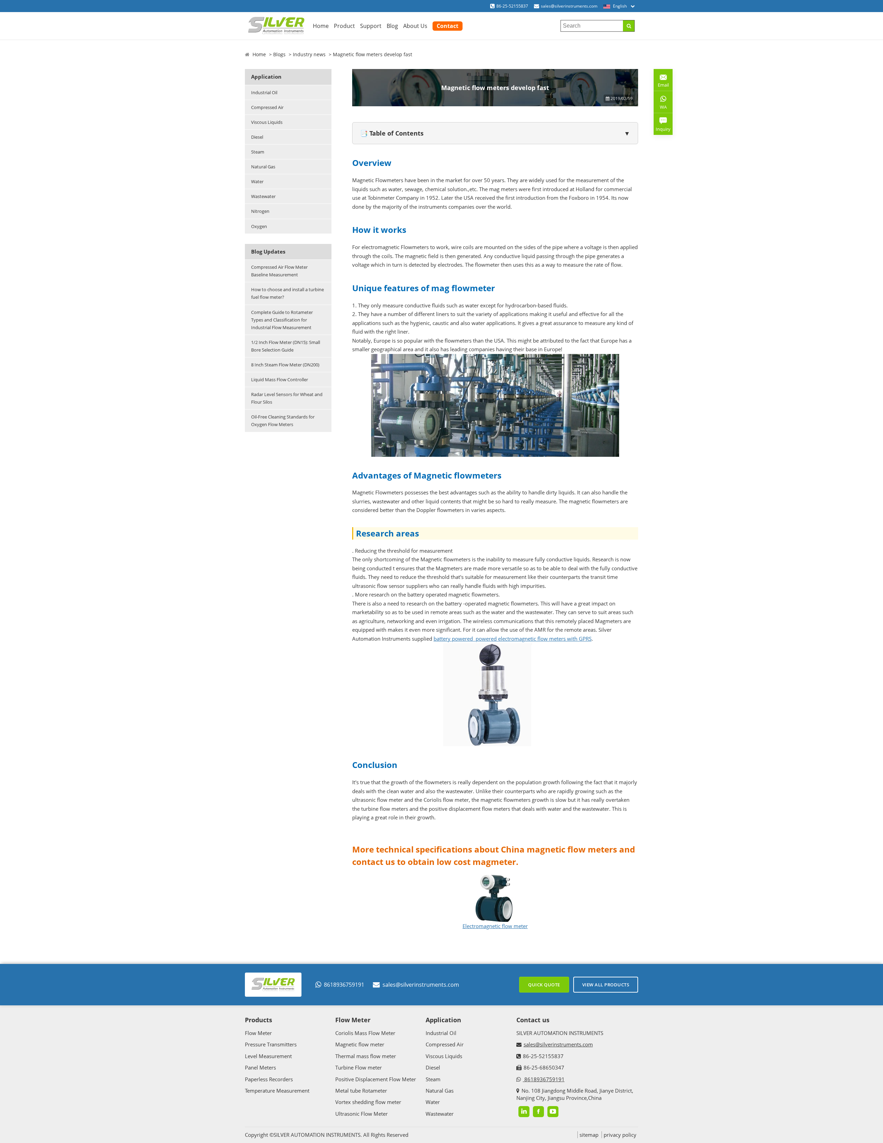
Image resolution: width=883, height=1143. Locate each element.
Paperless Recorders (269, 1079)
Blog (392, 26)
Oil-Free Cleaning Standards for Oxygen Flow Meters (283, 420)
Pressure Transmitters (271, 1044)
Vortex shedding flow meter (368, 1101)
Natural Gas (263, 167)
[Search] (628, 25)
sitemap (588, 1134)
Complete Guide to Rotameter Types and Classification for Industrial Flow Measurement (282, 320)
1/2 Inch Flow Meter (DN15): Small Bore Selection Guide (285, 346)
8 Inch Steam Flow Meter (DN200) (285, 365)
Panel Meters (260, 1067)
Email (661, 82)
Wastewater (263, 196)
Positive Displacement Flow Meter (375, 1079)
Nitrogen (260, 211)
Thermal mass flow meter (365, 1056)
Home (321, 26)
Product (344, 26)
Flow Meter (258, 1032)
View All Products (605, 985)
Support (370, 26)
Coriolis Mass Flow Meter (365, 1032)
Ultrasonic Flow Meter (361, 1113)
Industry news (309, 54)
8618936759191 (344, 984)
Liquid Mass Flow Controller (279, 379)
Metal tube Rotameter (361, 1090)
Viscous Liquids (266, 122)
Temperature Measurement (277, 1090)
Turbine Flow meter (358, 1067)
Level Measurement (268, 1056)
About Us (415, 26)
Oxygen (259, 226)
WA (660, 108)
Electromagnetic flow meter (495, 926)
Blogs (279, 54)
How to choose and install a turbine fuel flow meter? (287, 293)
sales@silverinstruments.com (569, 6)
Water (257, 181)
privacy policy (620, 1134)
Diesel (257, 137)
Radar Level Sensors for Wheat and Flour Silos (287, 398)
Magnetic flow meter (359, 1044)
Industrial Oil (264, 92)
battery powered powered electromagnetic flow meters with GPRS (513, 638)
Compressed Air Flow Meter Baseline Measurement (279, 271)
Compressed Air (267, 107)
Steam (257, 152)
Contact (447, 26)
